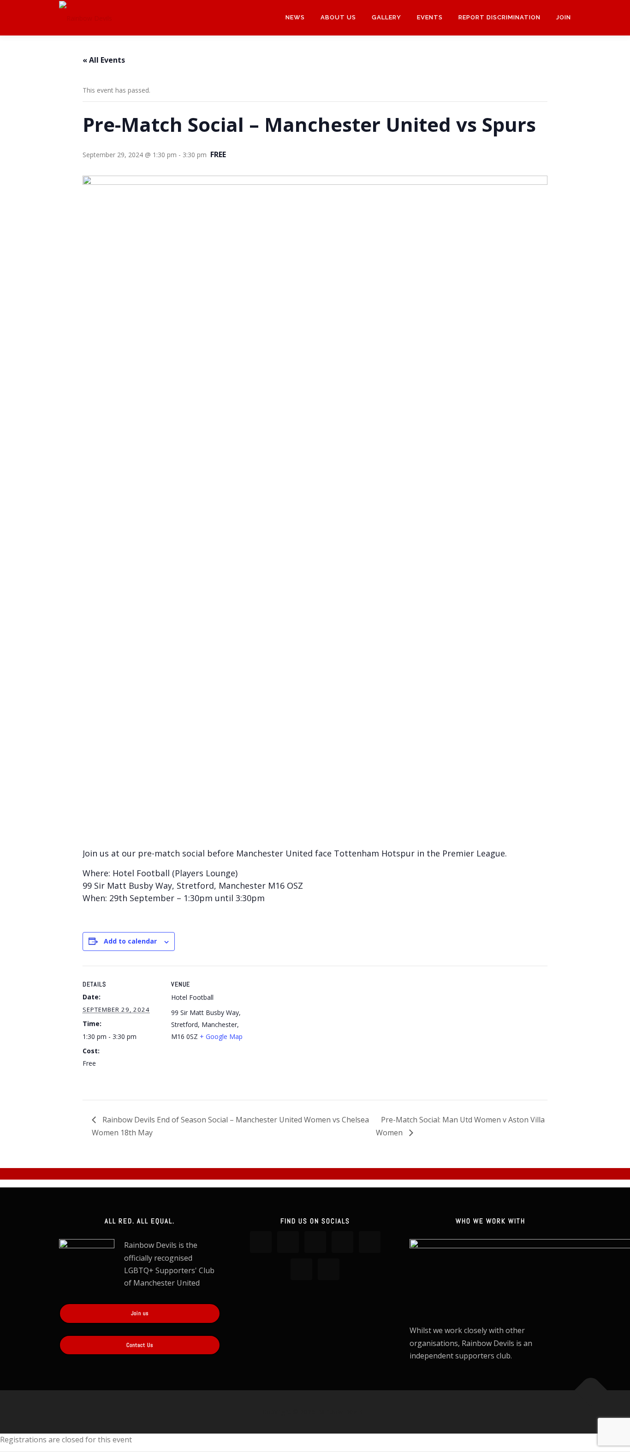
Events (430, 17)
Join (563, 17)
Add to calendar (130, 941)
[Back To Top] (591, 1390)
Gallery (386, 17)
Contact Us (140, 1345)
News (295, 17)
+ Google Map (221, 1036)
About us (338, 17)
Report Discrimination (499, 17)
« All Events (104, 60)
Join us (140, 1313)
